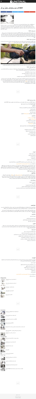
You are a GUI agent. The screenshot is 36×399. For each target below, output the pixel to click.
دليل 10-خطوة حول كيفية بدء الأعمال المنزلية (23, 163)
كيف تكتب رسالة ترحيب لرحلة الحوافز (10, 332)
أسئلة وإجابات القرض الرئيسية (9, 353)
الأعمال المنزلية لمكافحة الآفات (10, 290)
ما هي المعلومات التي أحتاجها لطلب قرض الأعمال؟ (12, 311)
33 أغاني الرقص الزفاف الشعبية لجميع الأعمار (11, 364)
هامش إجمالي (33, 119)
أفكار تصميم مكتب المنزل (9, 294)
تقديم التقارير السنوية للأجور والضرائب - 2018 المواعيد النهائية (13, 330)
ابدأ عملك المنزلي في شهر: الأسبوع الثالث (11, 279)
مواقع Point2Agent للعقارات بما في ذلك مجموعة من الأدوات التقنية (14, 368)
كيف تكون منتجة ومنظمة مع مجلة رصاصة (11, 283)
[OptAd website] (32, 63)
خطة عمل (12, 42)
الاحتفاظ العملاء (30, 123)
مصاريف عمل (7, 349)
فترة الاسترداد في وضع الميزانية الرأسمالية (11, 357)
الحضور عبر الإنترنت (30, 117)
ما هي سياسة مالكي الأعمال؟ (9, 345)
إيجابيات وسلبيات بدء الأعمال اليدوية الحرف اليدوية (12, 338)
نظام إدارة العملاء (26, 113)
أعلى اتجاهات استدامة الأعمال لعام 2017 (11, 315)
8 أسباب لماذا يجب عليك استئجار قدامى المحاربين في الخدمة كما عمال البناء (15, 326)
